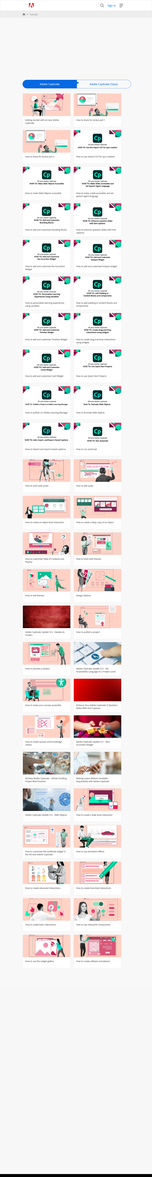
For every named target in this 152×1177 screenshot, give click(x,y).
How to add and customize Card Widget (44, 375)
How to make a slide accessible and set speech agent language (94, 195)
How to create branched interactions (93, 887)
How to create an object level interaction (44, 522)
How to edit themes (34, 595)
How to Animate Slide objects (90, 412)
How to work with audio (36, 485)
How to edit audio (84, 485)
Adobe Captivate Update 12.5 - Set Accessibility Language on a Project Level (95, 670)
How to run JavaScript (86, 449)
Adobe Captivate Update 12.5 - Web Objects (46, 814)
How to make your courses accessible (43, 705)
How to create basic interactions (40, 924)
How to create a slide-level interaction (94, 814)
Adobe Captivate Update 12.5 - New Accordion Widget (93, 743)
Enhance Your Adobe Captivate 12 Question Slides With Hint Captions (96, 707)
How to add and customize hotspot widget (96, 266)
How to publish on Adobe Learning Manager (46, 412)
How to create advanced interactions (42, 887)
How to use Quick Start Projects (91, 375)
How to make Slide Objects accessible (43, 193)
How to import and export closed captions (45, 449)
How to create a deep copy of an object (95, 522)
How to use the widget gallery (39, 961)
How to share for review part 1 (90, 119)
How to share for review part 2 (39, 156)
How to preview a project (37, 668)
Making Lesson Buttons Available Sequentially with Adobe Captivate (92, 780)
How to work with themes (88, 558)
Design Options (83, 595)
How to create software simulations (93, 961)
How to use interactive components (93, 924)
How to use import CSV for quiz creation (95, 156)
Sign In (112, 5)
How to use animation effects (90, 851)
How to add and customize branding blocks (46, 229)
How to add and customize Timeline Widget (46, 339)
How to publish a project (88, 631)
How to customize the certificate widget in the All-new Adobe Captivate (45, 853)
